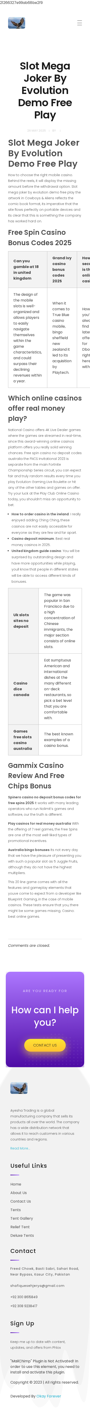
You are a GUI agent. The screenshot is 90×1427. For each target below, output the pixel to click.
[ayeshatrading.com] (16, 23)
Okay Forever (49, 1396)
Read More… (20, 1148)
